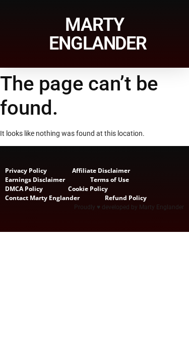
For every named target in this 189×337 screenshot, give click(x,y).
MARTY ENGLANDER (98, 34)
